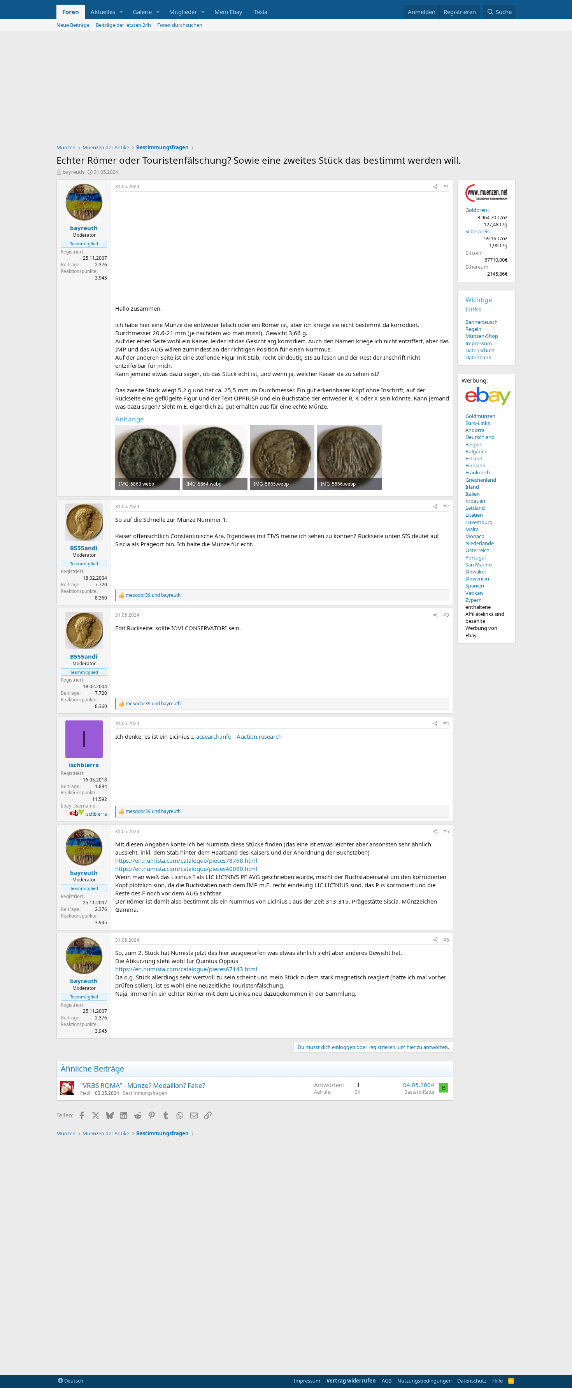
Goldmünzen (480, 416)
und (153, 595)
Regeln (473, 328)
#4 (446, 723)
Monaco (474, 536)
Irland (472, 486)
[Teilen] (435, 186)
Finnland (475, 465)
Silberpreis (477, 231)
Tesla (260, 12)
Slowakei (475, 571)
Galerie (142, 12)
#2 (446, 506)
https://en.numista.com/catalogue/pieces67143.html (186, 969)
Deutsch (73, 1380)
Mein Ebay (228, 12)
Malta (472, 529)
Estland (474, 458)
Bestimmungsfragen (145, 1093)
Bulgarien (476, 451)
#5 (446, 831)
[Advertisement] (286, 89)
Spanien (474, 585)
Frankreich (477, 472)
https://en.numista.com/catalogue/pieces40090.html (186, 868)
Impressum (478, 343)
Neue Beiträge (72, 24)
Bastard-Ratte (419, 1092)
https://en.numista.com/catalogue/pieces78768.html (186, 860)
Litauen (474, 514)
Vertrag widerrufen (351, 1380)
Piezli (85, 1093)
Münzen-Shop (481, 335)
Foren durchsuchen (179, 24)
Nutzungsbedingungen (424, 1380)
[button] (121, 12)
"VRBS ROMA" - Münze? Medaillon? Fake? (142, 1085)
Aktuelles (103, 12)
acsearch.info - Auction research (239, 736)
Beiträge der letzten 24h (123, 24)
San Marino (478, 564)
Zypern (473, 599)
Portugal (475, 557)
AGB (386, 1380)
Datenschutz (480, 350)
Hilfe (497, 1380)
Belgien (474, 444)
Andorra (474, 430)
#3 (446, 615)
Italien (472, 493)
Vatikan (474, 592)
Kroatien (475, 500)
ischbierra (96, 814)
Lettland (475, 507)
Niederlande (479, 543)
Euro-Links (477, 423)
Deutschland (480, 437)
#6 (446, 940)
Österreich (477, 550)
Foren (70, 12)
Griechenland (480, 479)
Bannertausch (481, 321)
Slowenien (477, 578)
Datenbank (478, 357)
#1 (446, 186)
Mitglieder (183, 12)
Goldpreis (476, 209)
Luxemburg (479, 522)
